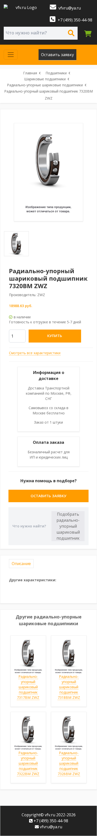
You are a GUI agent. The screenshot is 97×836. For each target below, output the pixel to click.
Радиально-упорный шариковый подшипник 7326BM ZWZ (69, 763)
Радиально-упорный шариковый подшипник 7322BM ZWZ (28, 763)
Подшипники (56, 73)
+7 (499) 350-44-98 (74, 20)
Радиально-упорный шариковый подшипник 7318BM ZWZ (69, 687)
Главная (30, 73)
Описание (21, 563)
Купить (54, 336)
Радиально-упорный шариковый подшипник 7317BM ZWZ (28, 687)
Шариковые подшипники (45, 79)
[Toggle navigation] (11, 55)
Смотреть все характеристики (34, 353)
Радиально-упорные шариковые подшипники (45, 85)
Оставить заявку (57, 54)
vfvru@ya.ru (69, 8)
